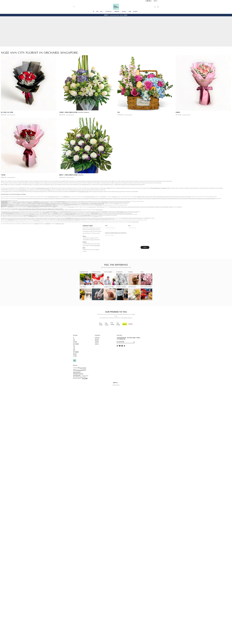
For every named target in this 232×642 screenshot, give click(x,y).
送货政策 (97, 342)
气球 (74, 348)
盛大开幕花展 (76, 344)
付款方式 (97, 344)
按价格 (124, 11)
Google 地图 (84, 378)
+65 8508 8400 (79, 370)
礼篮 (74, 346)
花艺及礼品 (109, 11)
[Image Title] (98, 279)
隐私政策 (97, 340)
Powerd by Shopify (116, 384)
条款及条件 (97, 338)
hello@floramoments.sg (88, 249)
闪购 (97, 11)
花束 (74, 340)
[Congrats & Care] (85, 279)
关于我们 (135, 11)
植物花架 (117, 11)
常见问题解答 (76, 352)
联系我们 (75, 354)
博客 (74, 350)
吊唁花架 (75, 342)
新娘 (130, 11)
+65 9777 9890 (83, 367)
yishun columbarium (72, 203)
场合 (101, 11)
